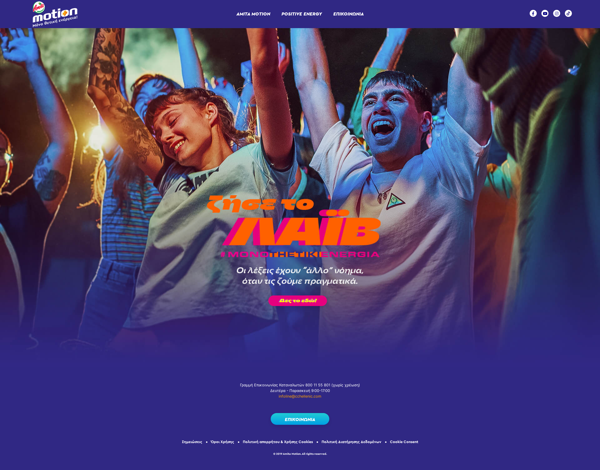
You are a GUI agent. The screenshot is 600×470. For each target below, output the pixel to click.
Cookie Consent (404, 442)
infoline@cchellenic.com (300, 396)
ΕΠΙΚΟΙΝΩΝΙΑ (348, 14)
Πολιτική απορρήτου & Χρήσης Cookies (278, 442)
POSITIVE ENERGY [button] (301, 14)
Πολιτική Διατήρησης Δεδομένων (351, 442)
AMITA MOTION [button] (253, 14)
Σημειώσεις (192, 442)
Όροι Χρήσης (222, 442)
